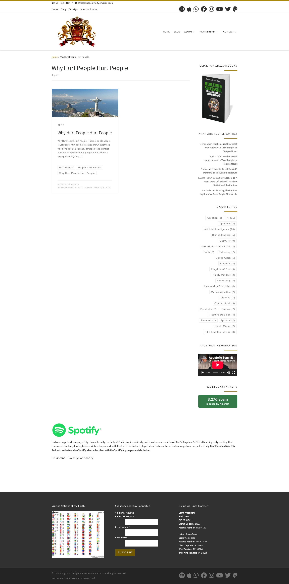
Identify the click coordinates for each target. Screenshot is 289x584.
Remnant (208, 320)
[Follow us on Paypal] (235, 9)
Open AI (228, 297)
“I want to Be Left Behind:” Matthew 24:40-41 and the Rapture (220, 181)
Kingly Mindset (224, 275)
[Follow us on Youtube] (219, 9)
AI (231, 217)
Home (55, 56)
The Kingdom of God (220, 332)
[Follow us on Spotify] (182, 9)
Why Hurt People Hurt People (85, 133)
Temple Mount (224, 326)
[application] (217, 365)
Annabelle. (207, 190)
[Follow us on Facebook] (204, 9)
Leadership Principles (219, 286)
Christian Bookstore (71, 578)
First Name (122, 527)
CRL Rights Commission (218, 246)
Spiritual (228, 320)
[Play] (202, 372)
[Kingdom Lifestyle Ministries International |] (77, 31)
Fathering (227, 252)
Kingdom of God (223, 269)
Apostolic (227, 223)
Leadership (226, 280)
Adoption (214, 217)
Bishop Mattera (223, 235)
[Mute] (228, 372)
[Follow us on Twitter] (228, 9)
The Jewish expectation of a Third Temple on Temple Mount (221, 147)
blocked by (221, 402)
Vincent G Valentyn (70, 184)
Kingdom (227, 263)
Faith (209, 252)
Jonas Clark (225, 257)
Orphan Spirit (224, 303)
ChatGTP (227, 240)
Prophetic (208, 309)
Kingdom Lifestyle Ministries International (82, 573)
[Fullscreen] (233, 372)
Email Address (124, 517)
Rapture (228, 309)
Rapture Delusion (222, 314)
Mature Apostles (223, 292)
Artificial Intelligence (219, 229)
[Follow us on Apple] (189, 9)
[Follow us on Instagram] (211, 9)
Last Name (121, 538)
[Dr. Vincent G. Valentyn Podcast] (77, 429)
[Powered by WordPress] (94, 578)
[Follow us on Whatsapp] (196, 9)
